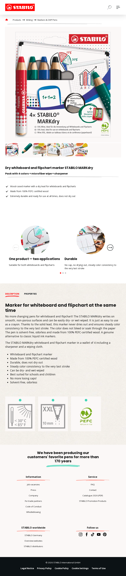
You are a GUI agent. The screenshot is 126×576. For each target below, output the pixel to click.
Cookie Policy (62, 568)
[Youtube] (98, 534)
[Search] (109, 7)
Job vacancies (33, 484)
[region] (63, 92)
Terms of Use (99, 568)
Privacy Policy (44, 568)
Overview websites (33, 540)
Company (33, 495)
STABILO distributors (33, 546)
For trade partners (33, 501)
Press (33, 490)
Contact (92, 490)
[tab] (14, 294)
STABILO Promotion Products (92, 501)
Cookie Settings (80, 568)
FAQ (93, 484)
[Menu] (118, 7)
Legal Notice (27, 568)
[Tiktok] (92, 534)
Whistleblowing (33, 512)
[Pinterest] (104, 534)
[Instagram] (80, 534)
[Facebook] (86, 534)
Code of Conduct (33, 506)
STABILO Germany (33, 535)
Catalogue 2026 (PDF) (93, 495)
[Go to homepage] (20, 7)
